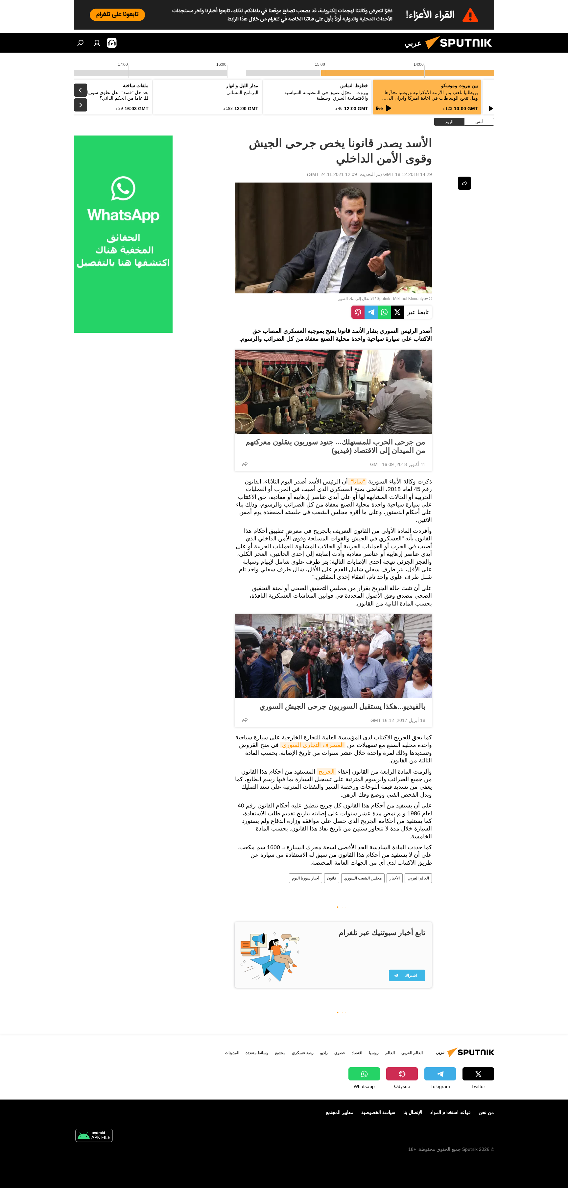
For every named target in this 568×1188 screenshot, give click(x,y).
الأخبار (395, 878)
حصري (339, 1053)
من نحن (486, 1112)
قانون (331, 878)
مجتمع (280, 1053)
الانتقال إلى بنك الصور (356, 298)
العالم (390, 1053)
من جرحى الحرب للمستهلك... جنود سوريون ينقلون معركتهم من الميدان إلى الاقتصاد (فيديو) (335, 446)
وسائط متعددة (257, 1053)
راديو (324, 1053)
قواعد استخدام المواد (450, 1112)
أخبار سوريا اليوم (305, 878)
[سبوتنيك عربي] (461, 51)
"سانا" (357, 481)
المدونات (232, 1053)
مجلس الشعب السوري (363, 878)
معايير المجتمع (339, 1112)
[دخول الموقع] (97, 42)
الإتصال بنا (412, 1112)
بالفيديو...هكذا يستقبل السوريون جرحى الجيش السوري (342, 706)
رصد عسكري (303, 1053)
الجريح (327, 771)
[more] (244, 463)
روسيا (374, 1053)
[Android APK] (94, 1136)
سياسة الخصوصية (378, 1112)
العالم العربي (418, 878)
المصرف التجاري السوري (313, 745)
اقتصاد (357, 1053)
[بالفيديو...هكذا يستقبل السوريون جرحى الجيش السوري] (333, 656)
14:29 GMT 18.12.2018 (407, 174)
